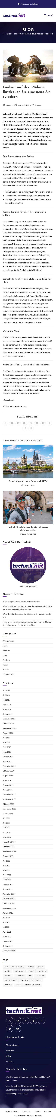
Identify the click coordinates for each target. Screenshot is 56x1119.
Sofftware (37, 980)
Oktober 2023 (8, 804)
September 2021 (9, 908)
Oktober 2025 (8, 723)
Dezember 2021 (9, 894)
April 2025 (7, 747)
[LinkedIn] (33, 1020)
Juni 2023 (6, 823)
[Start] (3, 34)
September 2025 (9, 728)
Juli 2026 (6, 690)
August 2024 (8, 776)
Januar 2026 (8, 714)
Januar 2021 (8, 946)
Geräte (8, 971)
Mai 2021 (6, 927)
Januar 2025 (8, 761)
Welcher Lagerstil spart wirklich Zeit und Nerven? (21, 602)
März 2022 (7, 880)
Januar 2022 (8, 889)
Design (40, 967)
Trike (32, 163)
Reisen (38, 105)
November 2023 (9, 799)
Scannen (24, 980)
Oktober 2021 (8, 903)
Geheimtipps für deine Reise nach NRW (28, 481)
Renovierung (10, 980)
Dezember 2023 (9, 794)
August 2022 (8, 856)
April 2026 (7, 705)
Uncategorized (8, 674)
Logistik (8, 976)
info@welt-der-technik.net (29, 4)
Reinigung (40, 976)
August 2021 (8, 913)
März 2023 (7, 837)
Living (5, 655)
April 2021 (7, 932)
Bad (6, 967)
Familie (5, 646)
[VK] (9, 1028)
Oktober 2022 (8, 847)
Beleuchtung (18, 967)
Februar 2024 (8, 785)
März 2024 (7, 780)
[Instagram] (25, 1020)
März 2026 (7, 709)
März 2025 (7, 752)
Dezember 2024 (9, 766)
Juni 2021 (6, 922)
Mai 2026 (6, 700)
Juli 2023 (6, 818)
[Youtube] (17, 1028)
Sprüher (8, 985)
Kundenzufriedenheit (24, 971)
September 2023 (9, 809)
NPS (30, 976)
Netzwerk (20, 976)
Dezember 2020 (9, 951)
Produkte (6, 660)
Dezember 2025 (9, 719)
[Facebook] (17, 1020)
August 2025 (8, 733)
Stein (18, 985)
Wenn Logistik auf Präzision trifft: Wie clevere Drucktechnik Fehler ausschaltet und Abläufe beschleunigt (26, 1090)
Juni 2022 (6, 866)
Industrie (6, 650)
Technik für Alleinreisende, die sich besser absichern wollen (28, 528)
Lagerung (42, 971)
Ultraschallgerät (32, 985)
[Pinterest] (41, 1020)
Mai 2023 (6, 828)
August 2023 (8, 813)
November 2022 (9, 842)
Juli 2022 (6, 861)
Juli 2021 (6, 918)
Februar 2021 (8, 941)
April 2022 (7, 875)
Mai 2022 (6, 870)
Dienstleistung (8, 641)
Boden (31, 967)
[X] (9, 1020)
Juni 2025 (6, 738)
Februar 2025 (8, 757)
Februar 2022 (8, 885)
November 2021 (9, 899)
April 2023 (7, 832)
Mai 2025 (6, 742)
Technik (6, 669)
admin (8, 105)
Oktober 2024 (8, 771)
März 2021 (7, 937)
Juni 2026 (6, 695)
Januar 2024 (8, 790)
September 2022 (9, 851)
